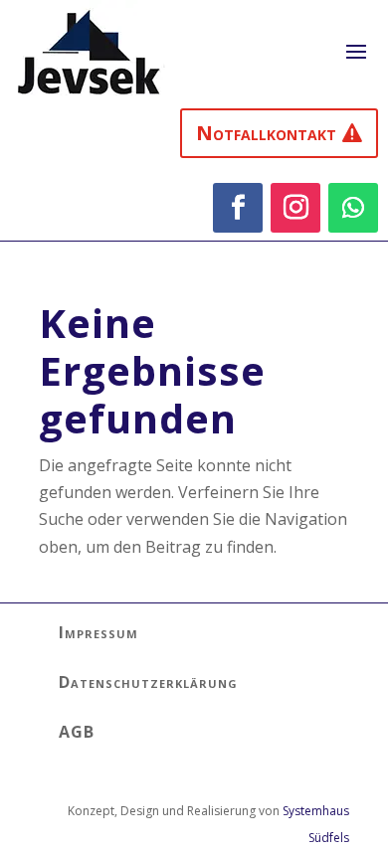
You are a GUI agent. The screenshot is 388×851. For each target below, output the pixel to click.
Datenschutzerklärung (148, 682)
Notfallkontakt (266, 132)
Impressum (98, 632)
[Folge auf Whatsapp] (353, 208)
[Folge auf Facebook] (238, 208)
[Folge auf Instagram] (295, 208)
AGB (77, 732)
